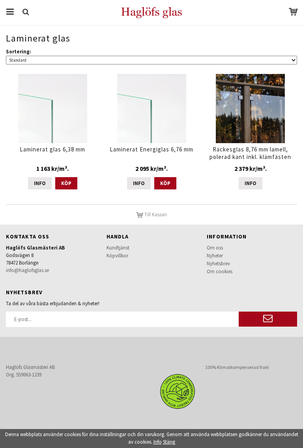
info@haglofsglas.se (27, 270)
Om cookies (219, 271)
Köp (66, 183)
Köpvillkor (117, 255)
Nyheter (215, 255)
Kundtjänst (118, 247)
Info (40, 183)
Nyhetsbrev (218, 263)
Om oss (215, 247)
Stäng (169, 442)
